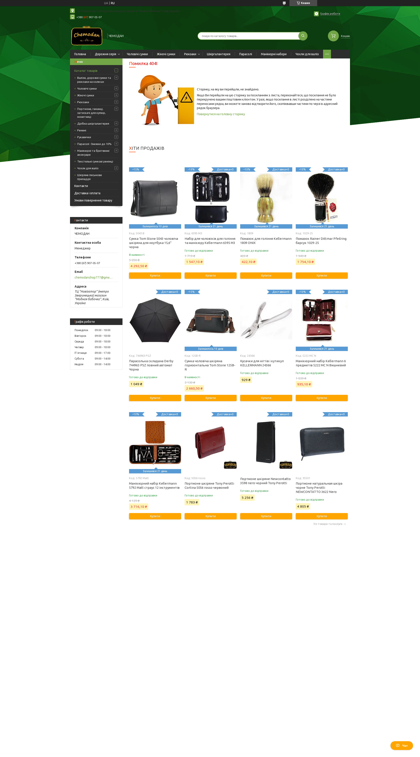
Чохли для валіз (307, 54)
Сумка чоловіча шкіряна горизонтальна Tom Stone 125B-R (210, 365)
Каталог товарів (86, 70)
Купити (155, 275)
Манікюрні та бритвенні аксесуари (93, 152)
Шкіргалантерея (218, 54)
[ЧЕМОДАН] (86, 35)
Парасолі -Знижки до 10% (94, 143)
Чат (405, 745)
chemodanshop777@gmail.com (94, 277)
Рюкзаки (190, 54)
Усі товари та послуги (327, 523)
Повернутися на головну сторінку (221, 114)
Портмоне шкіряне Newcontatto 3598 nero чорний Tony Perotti (265, 481)
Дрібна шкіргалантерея (93, 123)
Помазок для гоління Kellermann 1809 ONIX (266, 241)
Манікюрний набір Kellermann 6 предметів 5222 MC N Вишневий (321, 363)
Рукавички (84, 137)
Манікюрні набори (274, 54)
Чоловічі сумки (137, 54)
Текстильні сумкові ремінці (95, 161)
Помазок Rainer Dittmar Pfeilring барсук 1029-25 (321, 241)
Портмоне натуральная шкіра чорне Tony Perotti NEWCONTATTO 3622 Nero (319, 488)
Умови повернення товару (93, 200)
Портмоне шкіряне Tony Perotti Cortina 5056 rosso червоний (209, 485)
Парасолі (245, 54)
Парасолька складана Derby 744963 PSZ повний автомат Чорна (151, 365)
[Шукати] (303, 36)
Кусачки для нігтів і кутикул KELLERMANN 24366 (262, 363)
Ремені (81, 130)
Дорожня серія (105, 54)
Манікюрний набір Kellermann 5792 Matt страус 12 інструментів (154, 485)
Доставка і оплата (87, 193)
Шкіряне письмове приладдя (89, 176)
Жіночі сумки (166, 54)
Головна (80, 54)
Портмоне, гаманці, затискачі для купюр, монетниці (91, 112)
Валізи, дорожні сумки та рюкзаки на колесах (94, 79)
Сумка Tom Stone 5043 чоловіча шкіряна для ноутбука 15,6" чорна (153, 243)
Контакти (81, 186)
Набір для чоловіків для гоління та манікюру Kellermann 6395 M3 (210, 241)
